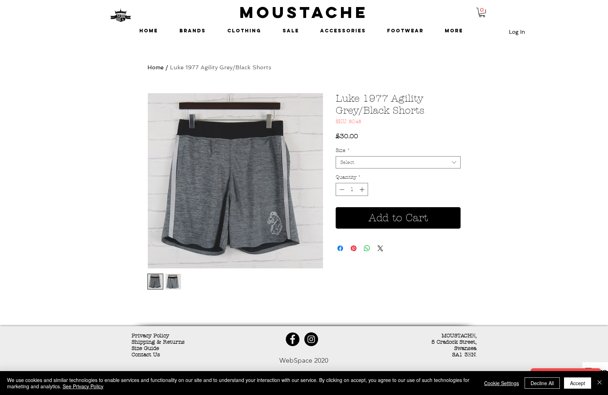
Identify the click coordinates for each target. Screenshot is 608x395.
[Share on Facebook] (340, 248)
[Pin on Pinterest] (353, 248)
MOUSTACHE (304, 12)
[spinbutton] (352, 189)
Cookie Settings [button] (501, 383)
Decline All (542, 383)
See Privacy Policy (83, 386)
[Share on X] (380, 248)
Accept (577, 383)
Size (343, 150)
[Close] (599, 383)
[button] (482, 12)
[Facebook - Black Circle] (292, 339)
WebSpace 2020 (303, 360)
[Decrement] (341, 189)
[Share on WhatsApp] (367, 248)
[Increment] (362, 189)
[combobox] (398, 162)
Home (155, 67)
